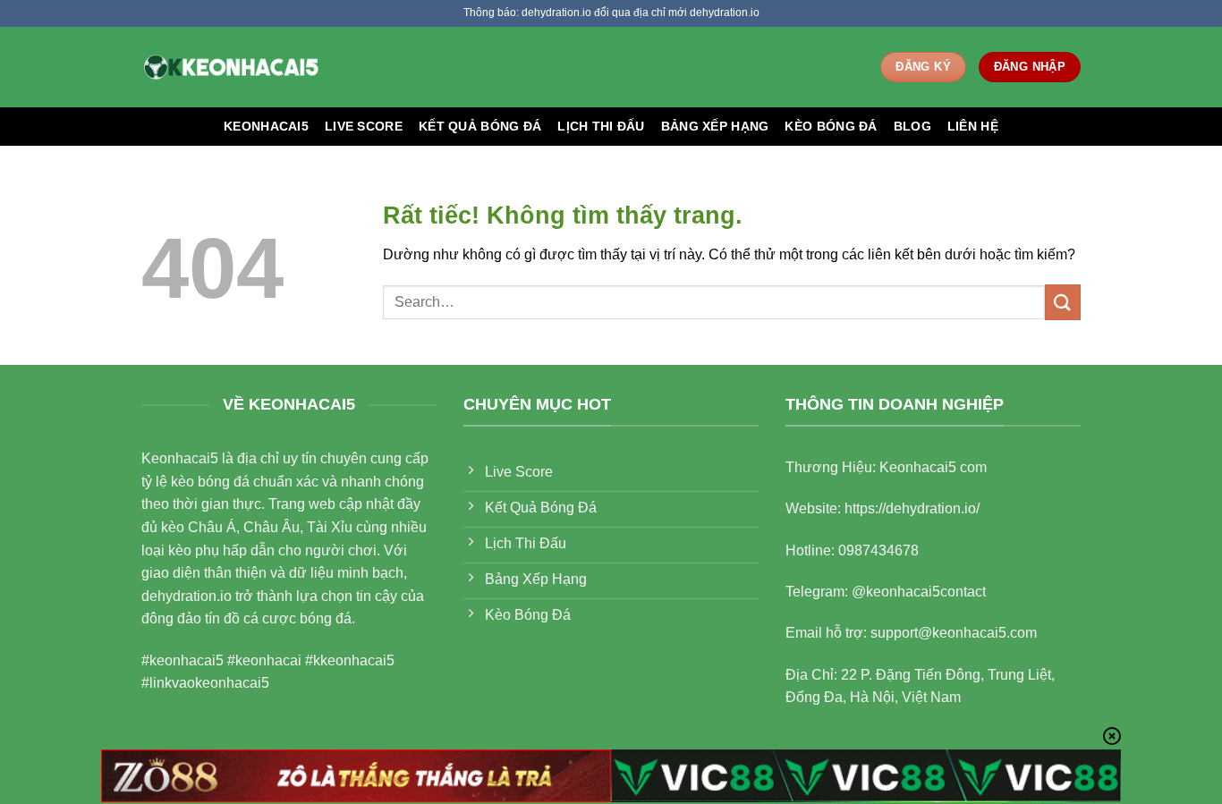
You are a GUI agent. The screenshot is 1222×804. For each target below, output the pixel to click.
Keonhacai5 (266, 126)
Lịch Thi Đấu (600, 126)
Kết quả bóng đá (480, 126)
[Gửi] (1063, 301)
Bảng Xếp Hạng (715, 126)
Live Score (364, 126)
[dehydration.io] (230, 66)
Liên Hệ (972, 126)
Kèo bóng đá (831, 126)
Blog (912, 126)
